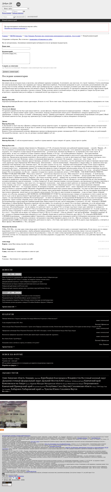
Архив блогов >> (8, 347)
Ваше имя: (6, 46)
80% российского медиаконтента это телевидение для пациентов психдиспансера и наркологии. (27, 363)
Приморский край (23, 386)
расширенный (33, 16)
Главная (5, 36)
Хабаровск (16, 389)
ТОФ (98, 386)
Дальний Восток (50, 380)
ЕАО (61, 380)
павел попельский (102, 320)
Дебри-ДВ (7, 3)
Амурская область (16, 378)
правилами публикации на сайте (40, 39)
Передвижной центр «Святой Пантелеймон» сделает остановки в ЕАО (21, 298)
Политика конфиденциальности (23, 435)
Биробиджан (47, 377)
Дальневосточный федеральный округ (21, 380)
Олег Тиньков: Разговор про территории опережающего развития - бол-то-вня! (52, 36)
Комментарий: (7, 51)
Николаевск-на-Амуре (75, 383)
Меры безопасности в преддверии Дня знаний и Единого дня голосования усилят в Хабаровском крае (30, 277)
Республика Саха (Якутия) (58, 386)
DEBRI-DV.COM (12, 476)
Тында (102, 386)
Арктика (37, 378)
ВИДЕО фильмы (16, 36)
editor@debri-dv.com (95, 438)
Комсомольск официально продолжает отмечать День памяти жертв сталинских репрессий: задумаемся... (30, 334)
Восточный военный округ (93, 378)
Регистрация (6, 13)
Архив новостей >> (9, 307)
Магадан (40, 383)
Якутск (73, 389)
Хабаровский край (31, 389)
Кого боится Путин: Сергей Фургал (11, 338)
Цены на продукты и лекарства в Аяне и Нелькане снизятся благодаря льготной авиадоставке (27, 300)
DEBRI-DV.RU (20, 476)
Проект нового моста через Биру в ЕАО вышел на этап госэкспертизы (21, 296)
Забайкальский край (78, 381)
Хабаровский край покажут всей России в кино (15, 286)
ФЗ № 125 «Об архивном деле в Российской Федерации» (58, 444)
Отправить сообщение (82, 438)
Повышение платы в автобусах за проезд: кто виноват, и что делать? (20, 342)
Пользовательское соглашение (9, 435)
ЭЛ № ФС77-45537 (35, 441)
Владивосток (74, 377)
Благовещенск (60, 378)
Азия (4, 378)
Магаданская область (53, 383)
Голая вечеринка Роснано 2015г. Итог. (12, 322)
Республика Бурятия (39, 386)
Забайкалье (67, 381)
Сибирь (94, 386)
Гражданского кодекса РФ (55, 446)
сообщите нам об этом (31, 471)
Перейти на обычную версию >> (15, 28)
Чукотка (48, 389)
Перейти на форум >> (10, 365)
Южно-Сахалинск (61, 389)
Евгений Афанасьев (102, 324)
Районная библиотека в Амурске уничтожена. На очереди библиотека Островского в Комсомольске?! (29, 318)
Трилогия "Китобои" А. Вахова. (11, 358)
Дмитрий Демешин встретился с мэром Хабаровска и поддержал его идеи (22, 281)
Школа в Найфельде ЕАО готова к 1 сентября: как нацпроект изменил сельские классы (25, 279)
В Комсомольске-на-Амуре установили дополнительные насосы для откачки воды (24, 284)
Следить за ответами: (10, 66)
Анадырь (29, 378)
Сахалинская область (82, 386)
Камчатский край (92, 380)
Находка (65, 383)
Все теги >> (6, 391)
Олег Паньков (104, 344)
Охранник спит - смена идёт (9, 361)
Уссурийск (7, 389)
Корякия (28, 383)
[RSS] (2, 430)
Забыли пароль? (18, 13)
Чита (42, 389)
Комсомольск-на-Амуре (13, 383)
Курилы (33, 384)
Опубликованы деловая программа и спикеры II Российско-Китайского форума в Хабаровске (27, 302)
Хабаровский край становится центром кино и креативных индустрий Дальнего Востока (26, 288)
